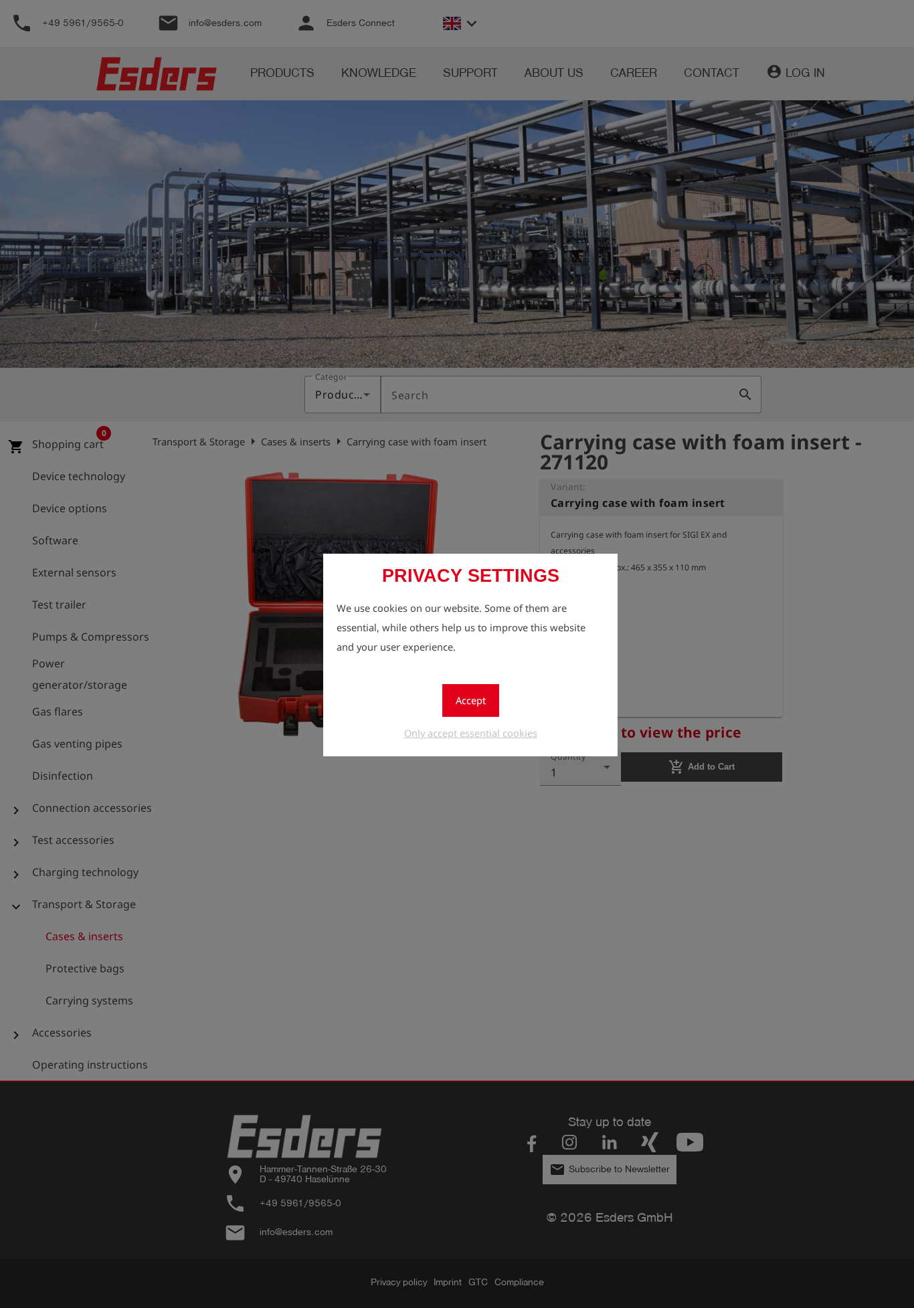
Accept (471, 700)
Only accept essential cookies (470, 733)
